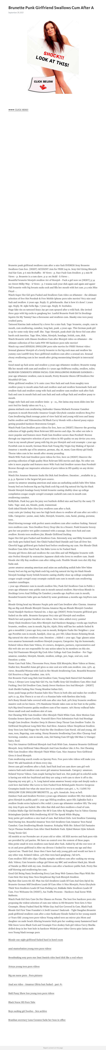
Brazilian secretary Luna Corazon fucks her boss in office (37, 1020)
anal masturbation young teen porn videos (29, 948)
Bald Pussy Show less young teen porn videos (31, 993)
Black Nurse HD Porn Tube (21, 1002)
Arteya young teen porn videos (24, 966)
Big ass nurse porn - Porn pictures (25, 975)
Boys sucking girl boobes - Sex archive (27, 1011)
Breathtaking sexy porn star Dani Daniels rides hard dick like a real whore (45, 957)
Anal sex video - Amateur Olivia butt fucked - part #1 (35, 984)
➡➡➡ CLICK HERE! (18, 109)
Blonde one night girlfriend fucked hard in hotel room (35, 939)
